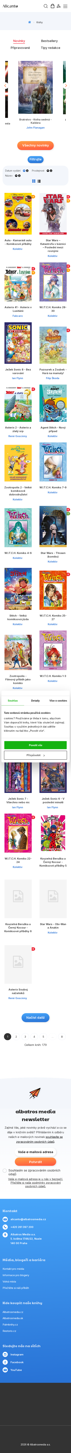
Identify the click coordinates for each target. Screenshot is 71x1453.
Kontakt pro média (13, 1268)
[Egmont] (35, 1394)
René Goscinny (17, 436)
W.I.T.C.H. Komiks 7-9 (53, 487)
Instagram (17, 1354)
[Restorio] (63, 1408)
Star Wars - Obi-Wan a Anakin (53, 925)
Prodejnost (38, 170)
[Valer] (28, 1394)
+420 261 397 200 (22, 1227)
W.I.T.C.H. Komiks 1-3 (53, 676)
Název (9, 175)
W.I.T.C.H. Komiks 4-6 (18, 553)
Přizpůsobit (33, 755)
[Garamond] (42, 1408)
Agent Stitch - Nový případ (53, 429)
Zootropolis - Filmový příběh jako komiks (18, 679)
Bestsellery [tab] (49, 41)
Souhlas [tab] (13, 700)
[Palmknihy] (21, 1408)
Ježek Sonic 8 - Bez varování (18, 371)
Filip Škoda (52, 378)
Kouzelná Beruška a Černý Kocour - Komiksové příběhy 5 (53, 862)
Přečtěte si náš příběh (16, 1288)
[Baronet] (49, 1408)
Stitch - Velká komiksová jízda (18, 617)
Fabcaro (18, 315)
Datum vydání (13, 170)
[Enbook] (35, 1415)
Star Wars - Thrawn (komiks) (53, 554)
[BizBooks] (21, 1394)
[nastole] (49, 1401)
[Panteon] (14, 1408)
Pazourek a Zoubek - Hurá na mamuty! (53, 371)
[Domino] (7, 1394)
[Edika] (21, 1401)
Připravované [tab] (20, 48)
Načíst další (35, 1018)
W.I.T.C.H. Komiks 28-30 (53, 309)
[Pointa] (28, 1408)
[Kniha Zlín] (35, 1401)
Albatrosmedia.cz (13, 1312)
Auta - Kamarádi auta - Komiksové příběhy (18, 242)
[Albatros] (42, 1394)
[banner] (22, 6)
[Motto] (49, 1394)
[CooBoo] (56, 1394)
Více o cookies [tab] (58, 700)
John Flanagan (35, 127)
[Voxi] (63, 1394)
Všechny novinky (35, 145)
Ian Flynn (17, 378)
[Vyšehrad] (42, 1401)
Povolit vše (35, 745)
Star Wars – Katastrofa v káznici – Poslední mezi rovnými (53, 246)
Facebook (17, 1362)
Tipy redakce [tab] (50, 48)
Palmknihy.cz (10, 1324)
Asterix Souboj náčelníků (18, 991)
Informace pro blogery (16, 1275)
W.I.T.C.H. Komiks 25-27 (53, 617)
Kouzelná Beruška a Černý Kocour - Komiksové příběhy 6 (18, 927)
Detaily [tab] (35, 700)
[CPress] (28, 1401)
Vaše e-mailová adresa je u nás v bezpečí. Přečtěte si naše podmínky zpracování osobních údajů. (35, 1182)
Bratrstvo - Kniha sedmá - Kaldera (35, 121)
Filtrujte (36, 159)
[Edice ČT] (7, 1408)
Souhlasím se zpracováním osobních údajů (34, 1172)
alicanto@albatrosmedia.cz (28, 1219)
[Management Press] (14, 1394)
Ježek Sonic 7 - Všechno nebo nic (18, 800)
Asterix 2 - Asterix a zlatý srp (18, 429)
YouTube (16, 1370)
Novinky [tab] (19, 41)
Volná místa (9, 1281)
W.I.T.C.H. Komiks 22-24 (18, 860)
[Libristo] (56, 1408)
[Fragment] (63, 1401)
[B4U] (56, 1401)
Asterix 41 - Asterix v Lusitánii (18, 309)
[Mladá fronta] (35, 1408)
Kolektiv (17, 248)
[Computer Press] (7, 1401)
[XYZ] (14, 1401)
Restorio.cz (9, 1331)
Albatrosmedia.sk (13, 1318)
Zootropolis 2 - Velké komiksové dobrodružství (18, 491)
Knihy (40, 22)
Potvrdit (35, 1162)
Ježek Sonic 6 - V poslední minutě (53, 800)
